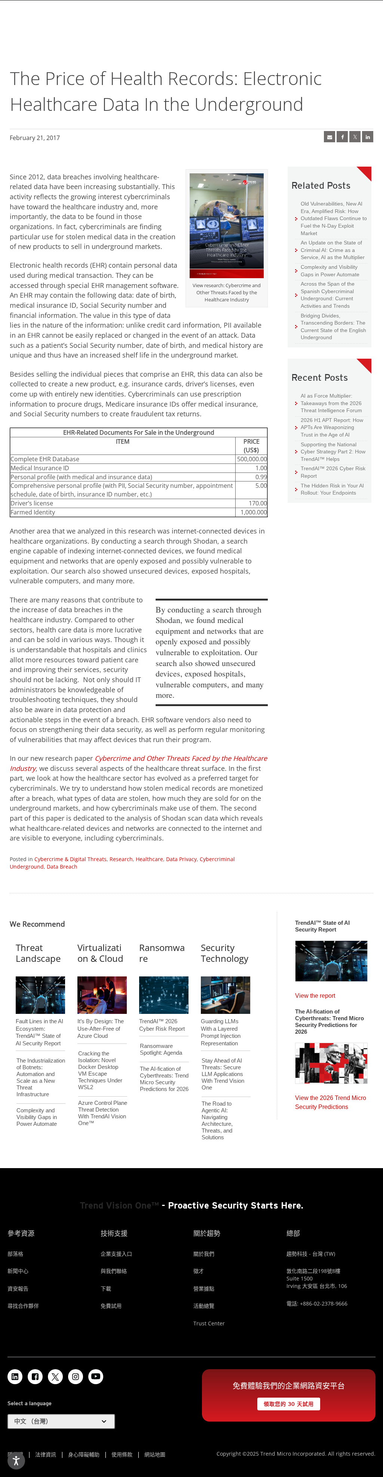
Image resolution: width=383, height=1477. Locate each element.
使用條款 (121, 1454)
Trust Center (209, 1323)
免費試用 (111, 1305)
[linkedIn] (367, 136)
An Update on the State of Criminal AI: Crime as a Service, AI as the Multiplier (330, 249)
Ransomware (162, 952)
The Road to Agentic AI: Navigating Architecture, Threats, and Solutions (217, 1120)
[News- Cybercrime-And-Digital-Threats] (329, 136)
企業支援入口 (116, 1253)
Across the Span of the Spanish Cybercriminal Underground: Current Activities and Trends (325, 294)
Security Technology (224, 952)
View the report (315, 994)
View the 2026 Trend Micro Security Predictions (330, 1100)
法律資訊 (45, 1454)
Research (121, 859)
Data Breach (62, 866)
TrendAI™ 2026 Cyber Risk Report (333, 472)
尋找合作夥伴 (23, 1305)
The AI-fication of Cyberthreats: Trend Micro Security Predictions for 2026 (164, 1079)
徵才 (198, 1270)
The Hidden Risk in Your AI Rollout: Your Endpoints (329, 489)
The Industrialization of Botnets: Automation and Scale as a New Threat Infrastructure (40, 1077)
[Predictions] (331, 1061)
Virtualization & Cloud (100, 952)
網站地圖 (154, 1454)
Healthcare (149, 859)
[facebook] (342, 136)
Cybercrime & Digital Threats (70, 859)
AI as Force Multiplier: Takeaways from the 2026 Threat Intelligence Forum (328, 402)
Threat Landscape (38, 952)
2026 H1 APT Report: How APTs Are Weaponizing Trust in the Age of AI (329, 427)
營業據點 (203, 1288)
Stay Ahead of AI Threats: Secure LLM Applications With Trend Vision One (223, 1074)
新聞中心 (17, 1270)
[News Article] (331, 959)
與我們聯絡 (114, 1270)
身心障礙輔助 (83, 1454)
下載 (106, 1288)
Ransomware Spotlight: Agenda (161, 1049)
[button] (61, 1421)
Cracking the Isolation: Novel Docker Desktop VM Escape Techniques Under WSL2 (100, 1070)
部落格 (15, 1253)
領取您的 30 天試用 (285, 1402)
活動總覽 (203, 1305)
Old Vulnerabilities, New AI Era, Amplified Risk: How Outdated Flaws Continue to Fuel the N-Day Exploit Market (331, 218)
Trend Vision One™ (119, 1205)
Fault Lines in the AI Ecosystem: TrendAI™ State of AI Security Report (39, 1019)
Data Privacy (181, 859)
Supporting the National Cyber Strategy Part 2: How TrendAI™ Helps (330, 451)
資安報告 (17, 1288)
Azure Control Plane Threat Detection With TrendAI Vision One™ (102, 1113)
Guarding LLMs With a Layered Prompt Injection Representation (220, 1019)
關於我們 (203, 1253)
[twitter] (355, 136)
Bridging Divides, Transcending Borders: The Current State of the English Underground (330, 326)
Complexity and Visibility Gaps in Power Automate (327, 270)
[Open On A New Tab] (227, 227)
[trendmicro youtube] (95, 1376)
